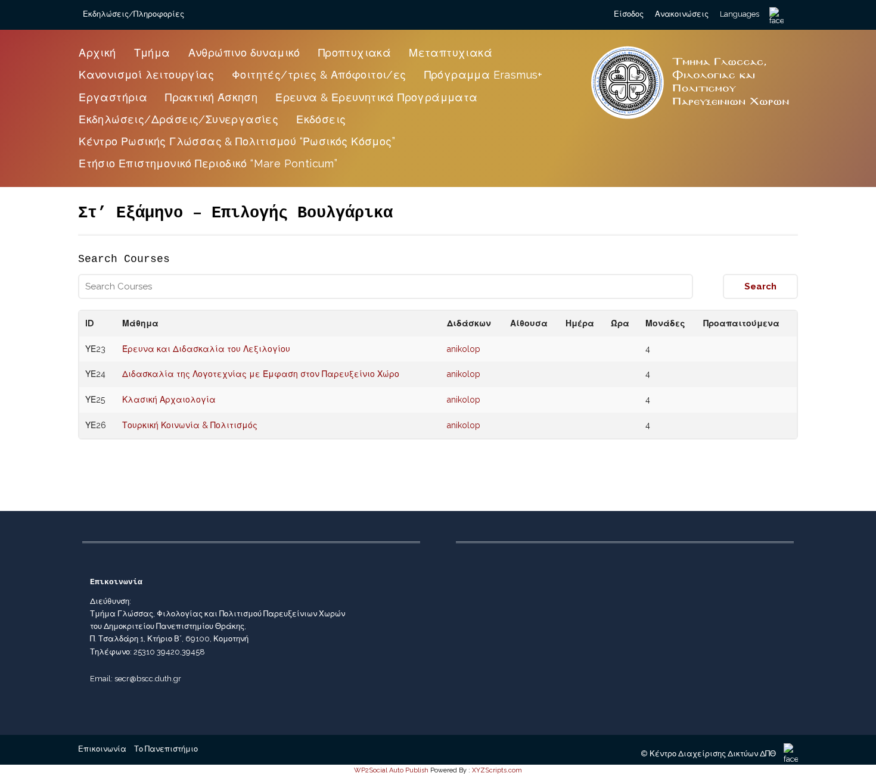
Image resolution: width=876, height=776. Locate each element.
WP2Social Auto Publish (391, 770)
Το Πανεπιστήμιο (166, 748)
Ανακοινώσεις (682, 14)
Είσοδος (629, 14)
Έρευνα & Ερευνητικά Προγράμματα (376, 97)
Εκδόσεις (321, 119)
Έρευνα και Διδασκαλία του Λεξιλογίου (206, 349)
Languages (739, 14)
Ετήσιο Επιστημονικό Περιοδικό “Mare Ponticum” (208, 163)
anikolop (463, 349)
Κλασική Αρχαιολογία (169, 399)
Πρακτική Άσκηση (211, 97)
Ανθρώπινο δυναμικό (244, 52)
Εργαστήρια (113, 97)
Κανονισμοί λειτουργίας (146, 74)
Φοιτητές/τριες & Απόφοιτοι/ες (319, 74)
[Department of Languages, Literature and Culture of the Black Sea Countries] (690, 120)
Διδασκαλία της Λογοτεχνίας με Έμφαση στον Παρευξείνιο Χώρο (260, 374)
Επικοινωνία (102, 748)
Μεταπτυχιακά (450, 52)
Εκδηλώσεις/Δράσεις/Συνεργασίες (178, 119)
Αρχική (97, 52)
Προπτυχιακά (354, 52)
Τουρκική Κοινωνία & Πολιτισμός (189, 425)
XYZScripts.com (497, 770)
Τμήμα (152, 52)
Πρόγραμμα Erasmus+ (483, 74)
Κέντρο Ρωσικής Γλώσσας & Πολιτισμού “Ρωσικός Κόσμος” (237, 141)
